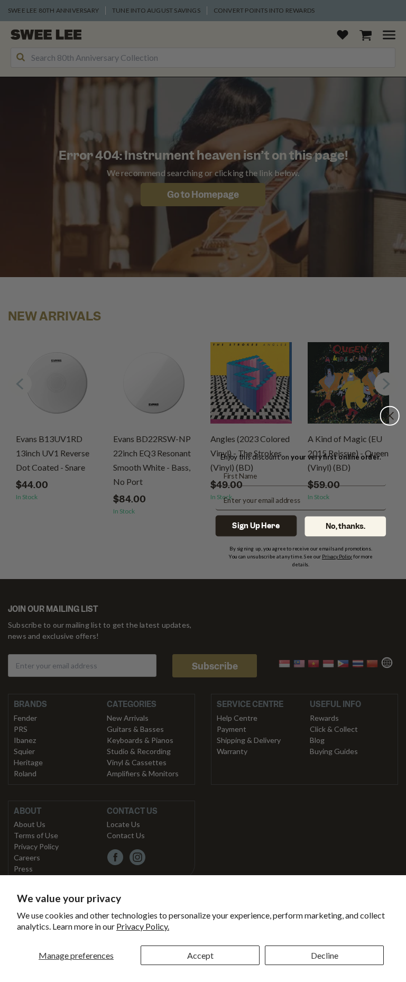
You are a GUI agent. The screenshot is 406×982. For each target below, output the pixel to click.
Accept (200, 955)
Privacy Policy (337, 556)
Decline (324, 955)
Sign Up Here (256, 525)
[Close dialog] (390, 415)
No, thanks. (345, 526)
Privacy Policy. (142, 926)
